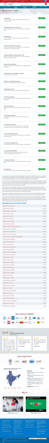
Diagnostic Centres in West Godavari (9, 234)
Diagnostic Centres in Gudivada (8, 264)
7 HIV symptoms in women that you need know (41, 431)
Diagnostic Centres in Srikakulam (9, 223)
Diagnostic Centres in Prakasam (8, 221)
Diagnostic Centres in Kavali (8, 275)
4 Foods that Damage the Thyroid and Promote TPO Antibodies (41, 423)
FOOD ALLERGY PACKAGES (29, 424)
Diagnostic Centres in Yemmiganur (9, 306)
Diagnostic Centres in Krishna (8, 216)
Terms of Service (23, 438)
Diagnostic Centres (34, 7)
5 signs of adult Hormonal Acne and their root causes (42, 426)
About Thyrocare (11, 438)
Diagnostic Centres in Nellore (8, 244)
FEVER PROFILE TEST (28, 422)
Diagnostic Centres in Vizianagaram (9, 231)
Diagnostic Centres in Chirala (8, 257)
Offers (8, 6)
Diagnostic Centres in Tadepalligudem (10, 300)
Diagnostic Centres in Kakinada (8, 241)
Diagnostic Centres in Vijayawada (9, 239)
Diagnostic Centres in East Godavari (9, 211)
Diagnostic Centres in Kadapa (8, 259)
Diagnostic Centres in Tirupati (8, 262)
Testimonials (4, 439)
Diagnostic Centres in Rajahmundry (9, 247)
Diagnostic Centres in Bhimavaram (9, 285)
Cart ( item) (40, 0)
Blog (41, 6)
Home (4, 6)
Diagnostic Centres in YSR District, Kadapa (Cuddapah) (13, 236)
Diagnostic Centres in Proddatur (8, 298)
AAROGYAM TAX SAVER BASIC (18, 429)
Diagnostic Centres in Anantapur (9, 205)
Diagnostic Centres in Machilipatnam (9, 290)
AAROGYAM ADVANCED (18, 423)
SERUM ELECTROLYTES (6, 429)
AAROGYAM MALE (17, 425)
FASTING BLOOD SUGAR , (29, 5)
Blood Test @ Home (25, 7)
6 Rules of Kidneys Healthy (41, 429)
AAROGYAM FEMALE (17, 426)
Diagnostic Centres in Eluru (8, 288)
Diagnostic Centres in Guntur (8, 213)
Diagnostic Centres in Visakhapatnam (9, 229)
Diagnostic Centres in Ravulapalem (9, 254)
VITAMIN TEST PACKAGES (29, 425)
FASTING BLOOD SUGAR (6, 424)
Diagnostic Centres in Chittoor (8, 208)
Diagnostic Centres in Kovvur (8, 293)
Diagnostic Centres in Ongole (8, 267)
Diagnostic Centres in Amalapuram (9, 280)
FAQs (15, 438)
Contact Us (18, 438)
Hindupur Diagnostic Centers (18, 12)
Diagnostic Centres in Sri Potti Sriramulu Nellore (11, 226)
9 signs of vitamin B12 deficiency (41, 434)
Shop (45, 6)
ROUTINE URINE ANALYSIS (6, 431)
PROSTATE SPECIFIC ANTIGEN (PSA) (7, 428)
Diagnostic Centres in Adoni (8, 282)
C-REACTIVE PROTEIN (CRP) (6, 425)
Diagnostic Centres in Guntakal (8, 272)
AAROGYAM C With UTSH (18, 433)
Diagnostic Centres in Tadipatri (8, 277)
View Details (41, 18)
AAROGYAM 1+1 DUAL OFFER (18, 432)
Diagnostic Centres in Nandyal (8, 249)
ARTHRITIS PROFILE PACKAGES (30, 427)
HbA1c (3, 422)
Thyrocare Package (15, 7)
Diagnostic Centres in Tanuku (8, 303)
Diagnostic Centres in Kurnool (8, 218)
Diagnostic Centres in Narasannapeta (9, 252)
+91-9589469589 (34, 0)
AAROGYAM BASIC (17, 422)
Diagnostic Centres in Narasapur (8, 295)
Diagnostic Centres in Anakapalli (9, 270)
